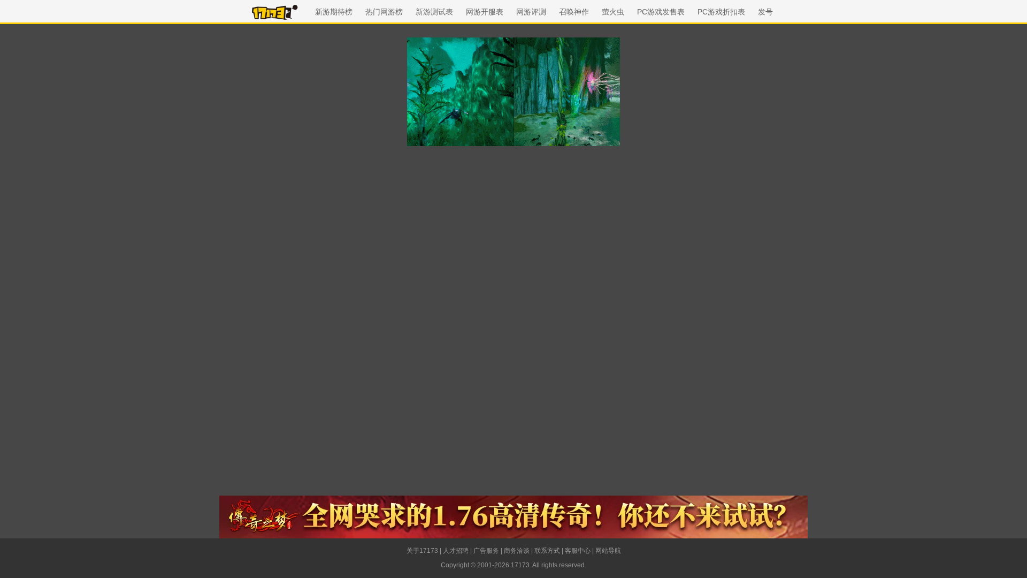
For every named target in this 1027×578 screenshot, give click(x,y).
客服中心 (578, 550)
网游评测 (531, 11)
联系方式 (547, 550)
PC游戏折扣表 (721, 11)
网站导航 (608, 550)
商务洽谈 (517, 550)
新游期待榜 (333, 11)
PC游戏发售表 (661, 11)
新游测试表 (434, 11)
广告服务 (486, 550)
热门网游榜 (384, 11)
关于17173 (422, 550)
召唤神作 (574, 11)
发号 (765, 11)
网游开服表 (484, 11)
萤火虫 (613, 11)
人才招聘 (456, 550)
